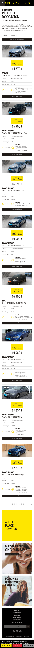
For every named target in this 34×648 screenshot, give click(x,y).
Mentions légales (9, 636)
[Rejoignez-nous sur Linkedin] (20, 631)
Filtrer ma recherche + (17, 39)
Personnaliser (28, 645)
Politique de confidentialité (22, 636)
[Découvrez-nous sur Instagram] (17, 631)
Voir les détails (17, 96)
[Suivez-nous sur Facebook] (14, 631)
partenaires (17, 620)
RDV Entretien (17, 613)
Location (17, 615)
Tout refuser (17, 645)
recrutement (17, 617)
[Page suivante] (31, 504)
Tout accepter (6, 645)
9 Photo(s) (7, 90)
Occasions (17, 610)
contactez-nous (17, 622)
